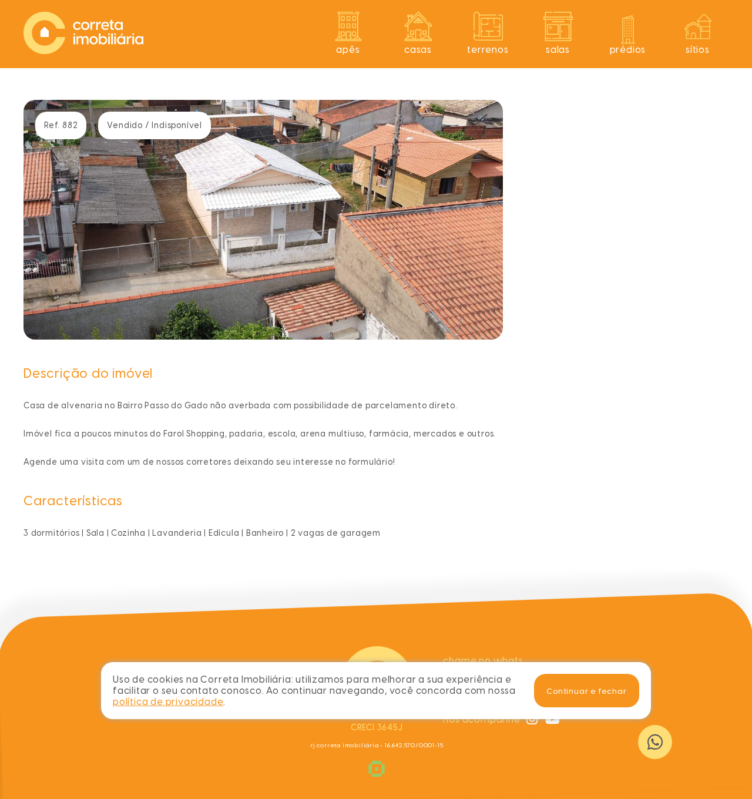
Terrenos (487, 49)
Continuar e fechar (586, 691)
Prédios (628, 49)
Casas (418, 49)
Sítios (698, 49)
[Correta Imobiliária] (83, 50)
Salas (558, 49)
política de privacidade (168, 701)
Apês (348, 49)
